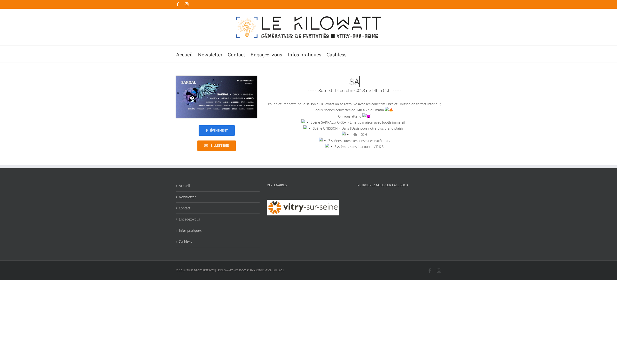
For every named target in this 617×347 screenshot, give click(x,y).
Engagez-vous (189, 219)
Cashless (185, 241)
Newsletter (187, 197)
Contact (184, 208)
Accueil (184, 185)
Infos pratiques (190, 230)
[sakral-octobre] (216, 77)
